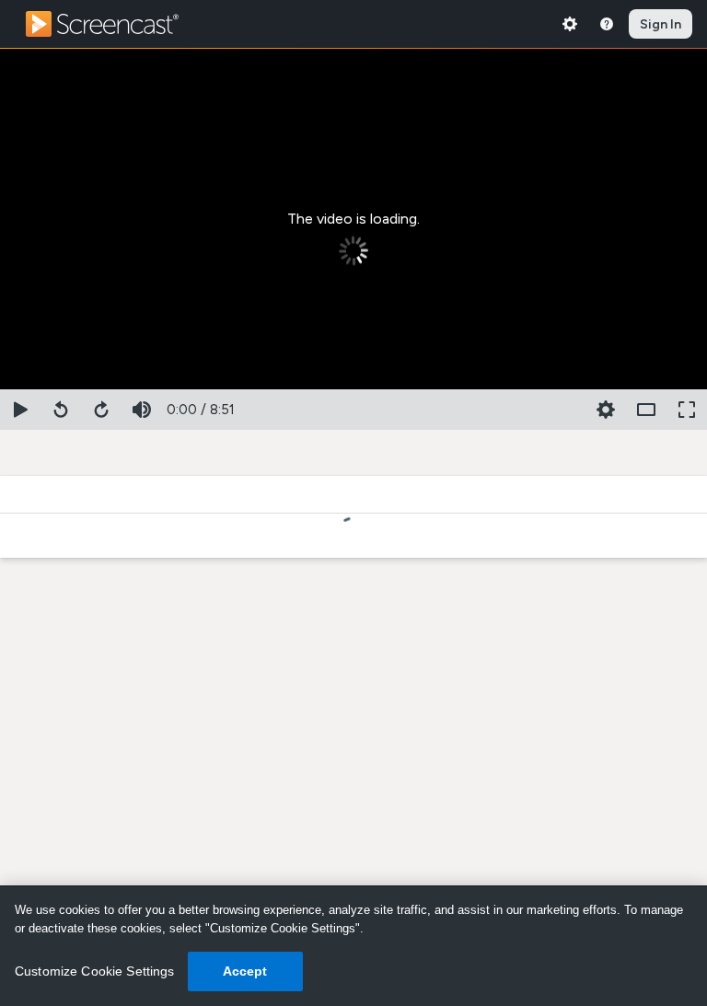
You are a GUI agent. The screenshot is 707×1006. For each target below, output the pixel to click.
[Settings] (570, 24)
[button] (605, 409)
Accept (245, 971)
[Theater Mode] (646, 409)
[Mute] (142, 409)
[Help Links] (606, 24)
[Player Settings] (565, 409)
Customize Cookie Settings (95, 971)
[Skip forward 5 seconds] (101, 409)
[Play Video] (20, 409)
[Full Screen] (686, 409)
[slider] (353, 385)
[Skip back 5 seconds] (61, 409)
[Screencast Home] (114, 24)
